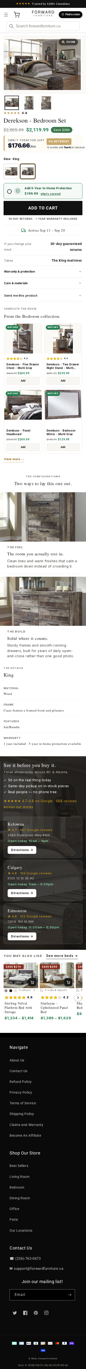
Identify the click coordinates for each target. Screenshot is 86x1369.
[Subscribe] (69, 1294)
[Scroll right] (77, 997)
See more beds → (62, 956)
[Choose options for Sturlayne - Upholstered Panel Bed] (68, 982)
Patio (14, 1219)
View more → (14, 459)
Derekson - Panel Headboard (18, 432)
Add (23, 380)
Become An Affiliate (25, 1135)
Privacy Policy (21, 1092)
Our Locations (21, 1230)
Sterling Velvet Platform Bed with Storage (18, 1007)
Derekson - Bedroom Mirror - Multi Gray (61, 432)
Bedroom (17, 1187)
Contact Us (18, 1071)
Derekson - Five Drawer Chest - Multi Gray (22, 366)
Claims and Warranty (26, 1125)
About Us (17, 1060)
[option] (11, 171)
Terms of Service (23, 1103)
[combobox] (43, 26)
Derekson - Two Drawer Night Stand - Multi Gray (63, 366)
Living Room (20, 1177)
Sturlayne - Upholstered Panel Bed (54, 1007)
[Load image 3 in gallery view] (46, 103)
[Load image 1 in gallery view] (12, 103)
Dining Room (20, 1198)
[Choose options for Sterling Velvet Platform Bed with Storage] (32, 982)
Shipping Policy (22, 1114)
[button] (6, 15)
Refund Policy (21, 1082)
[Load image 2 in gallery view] (29, 103)
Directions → (22, 850)
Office (14, 1209)
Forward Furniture (47, 1358)
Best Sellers (19, 1166)
